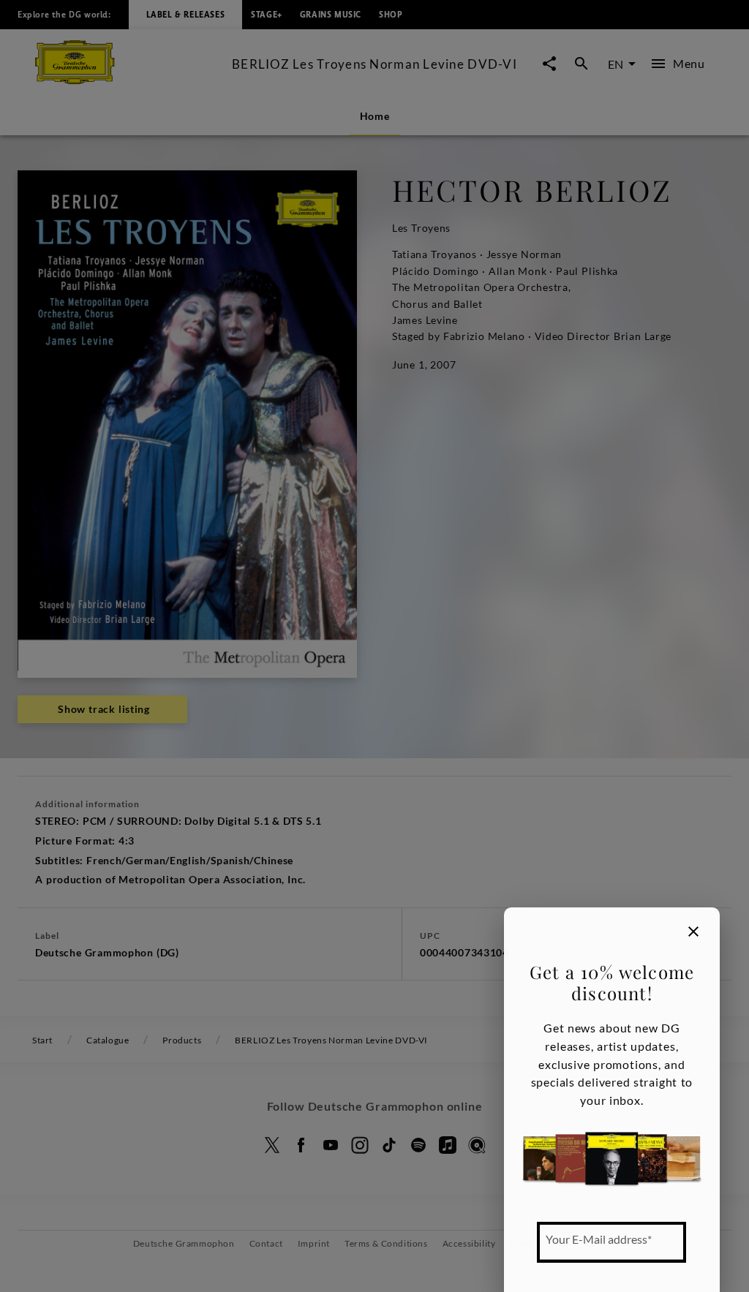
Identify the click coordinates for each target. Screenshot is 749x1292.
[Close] (693, 931)
